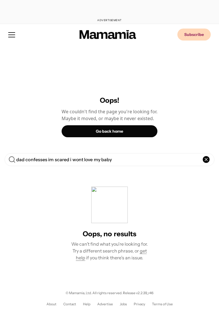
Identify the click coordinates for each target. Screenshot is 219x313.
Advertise (105, 304)
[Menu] (11, 34)
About (51, 304)
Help (86, 304)
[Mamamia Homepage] (107, 34)
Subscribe (194, 34)
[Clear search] (206, 159)
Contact (69, 304)
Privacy (139, 304)
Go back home (109, 131)
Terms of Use (162, 304)
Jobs (123, 304)
